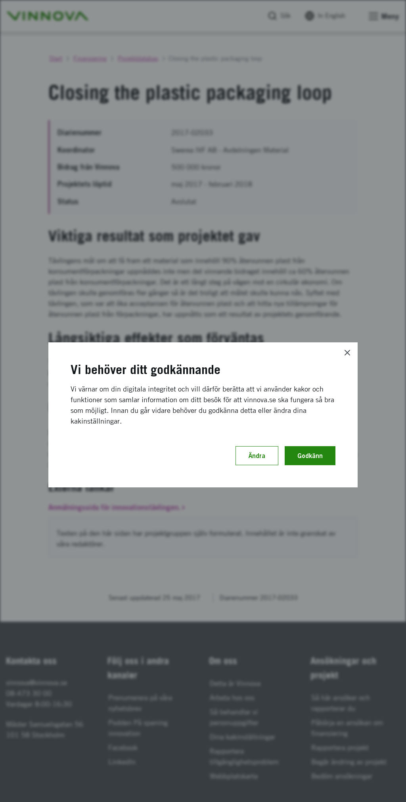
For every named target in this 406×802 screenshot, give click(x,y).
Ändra (257, 456)
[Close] (347, 352)
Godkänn (310, 456)
